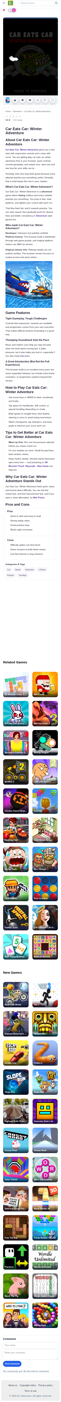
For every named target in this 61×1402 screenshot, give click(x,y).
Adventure (17, 111)
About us (12, 1385)
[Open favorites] (4, 10)
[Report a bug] (45, 100)
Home (8, 111)
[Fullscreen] (53, 100)
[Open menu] (4, 3)
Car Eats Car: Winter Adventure (21, 149)
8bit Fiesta (38, 497)
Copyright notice (28, 1385)
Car (22, 356)
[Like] (15, 100)
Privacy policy (45, 1385)
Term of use (31, 1391)
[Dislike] (22, 100)
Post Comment (12, 1364)
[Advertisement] (30, 617)
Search (56, 3)
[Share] (38, 100)
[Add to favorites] (30, 100)
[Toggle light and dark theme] (12, 10)
